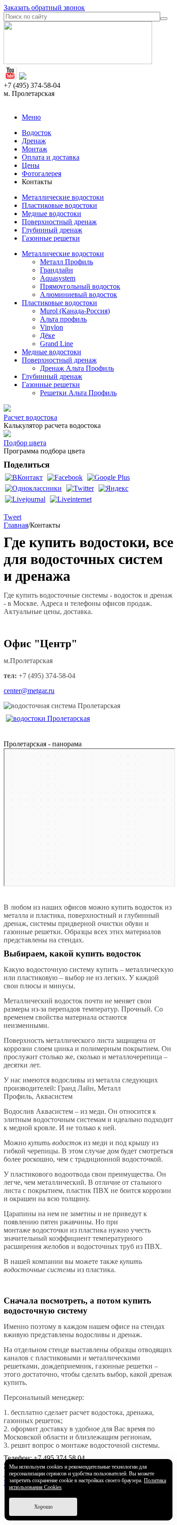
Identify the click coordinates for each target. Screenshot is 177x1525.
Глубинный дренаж (52, 230)
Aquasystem (57, 278)
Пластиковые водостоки (59, 205)
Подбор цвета (25, 443)
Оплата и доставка (50, 157)
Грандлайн (56, 270)
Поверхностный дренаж (59, 222)
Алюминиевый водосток (78, 294)
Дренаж (34, 141)
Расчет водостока (30, 417)
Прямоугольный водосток (80, 286)
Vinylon (51, 327)
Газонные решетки (51, 238)
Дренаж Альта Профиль (77, 368)
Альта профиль (63, 319)
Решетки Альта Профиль (78, 393)
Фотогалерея (41, 173)
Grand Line (56, 343)
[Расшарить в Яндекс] (113, 488)
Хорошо (43, 1507)
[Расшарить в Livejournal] (25, 499)
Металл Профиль (66, 262)
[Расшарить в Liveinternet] (71, 499)
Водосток (36, 132)
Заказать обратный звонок (44, 7)
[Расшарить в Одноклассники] (33, 488)
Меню (31, 117)
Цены (30, 165)
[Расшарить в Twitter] (80, 488)
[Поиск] (163, 18)
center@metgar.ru (29, 691)
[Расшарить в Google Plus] (108, 477)
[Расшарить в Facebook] (65, 477)
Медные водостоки (51, 213)
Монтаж (34, 149)
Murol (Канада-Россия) (75, 311)
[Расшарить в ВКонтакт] (24, 477)
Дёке (47, 335)
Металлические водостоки (63, 197)
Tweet (12, 517)
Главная (16, 525)
